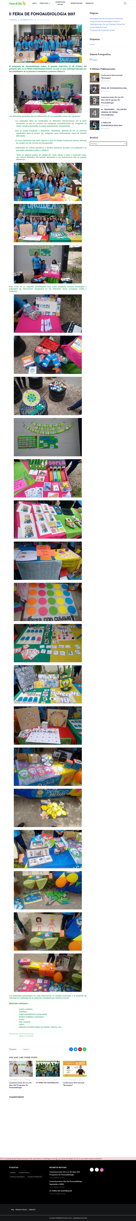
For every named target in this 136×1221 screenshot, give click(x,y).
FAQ (12, 1210)
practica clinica (24, 1173)
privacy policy (21, 1210)
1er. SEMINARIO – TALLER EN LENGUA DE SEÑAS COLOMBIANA (114, 112)
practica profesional (35, 1177)
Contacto (90, 3)
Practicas (44, 3)
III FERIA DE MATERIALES (47, 1083)
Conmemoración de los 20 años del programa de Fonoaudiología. (20, 1085)
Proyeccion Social (60, 3)
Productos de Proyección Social (102, 30)
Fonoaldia (13, 20)
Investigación (76, 3)
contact (32, 1210)
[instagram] (102, 1170)
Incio (34, 3)
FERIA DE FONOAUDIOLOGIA (114, 88)
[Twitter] (97, 1170)
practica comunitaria (17, 1177)
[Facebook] (92, 1170)
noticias (26, 1049)
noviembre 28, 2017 (27, 20)
